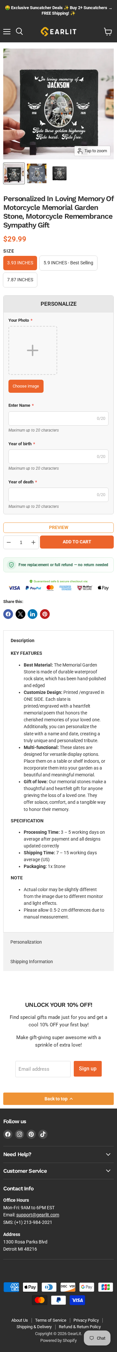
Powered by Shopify (58, 1340)
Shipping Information (31, 961)
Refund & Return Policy (80, 1326)
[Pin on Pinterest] (45, 614)
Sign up (88, 1068)
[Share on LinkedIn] (32, 614)
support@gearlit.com (37, 1214)
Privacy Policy (86, 1320)
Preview (58, 527)
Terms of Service (50, 1320)
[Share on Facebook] (8, 614)
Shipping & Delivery (34, 1326)
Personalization (26, 942)
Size (8, 251)
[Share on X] (20, 614)
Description (22, 640)
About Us (19, 1320)
